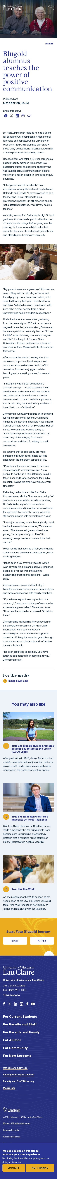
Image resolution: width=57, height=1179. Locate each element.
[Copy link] (29, 116)
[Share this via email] (23, 116)
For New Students (17, 1056)
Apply (42, 940)
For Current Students (20, 1016)
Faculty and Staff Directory (18, 1081)
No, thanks (40, 1167)
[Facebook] (4, 1004)
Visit (15, 940)
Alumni (49, 43)
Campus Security (11, 1129)
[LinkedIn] (15, 1004)
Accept (13, 1167)
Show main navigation (51, 8)
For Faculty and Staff (20, 1024)
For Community (15, 1048)
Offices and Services (15, 1067)
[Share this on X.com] (11, 116)
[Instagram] (21, 1004)
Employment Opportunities (18, 1074)
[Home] (23, 8)
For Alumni (12, 1040)
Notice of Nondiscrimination (16, 1123)
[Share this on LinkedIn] (17, 116)
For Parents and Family (21, 1032)
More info (16, 1162)
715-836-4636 (11, 995)
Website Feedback (11, 1136)
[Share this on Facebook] (6, 116)
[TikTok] (27, 1004)
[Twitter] (10, 1004)
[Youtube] (33, 1004)
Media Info (9, 1087)
